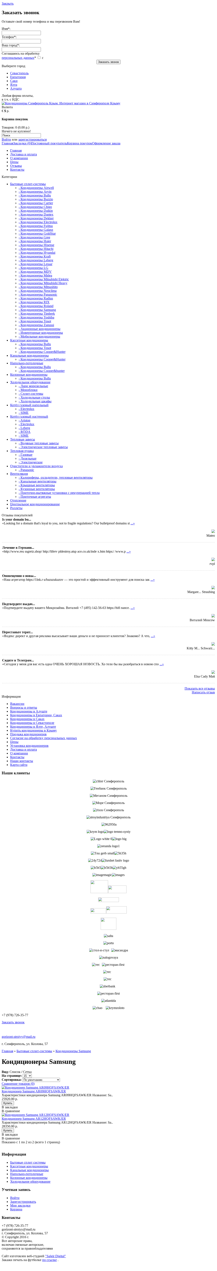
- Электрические (31, 462)
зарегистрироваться (32, 139)
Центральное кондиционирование (35, 504)
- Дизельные (27, 458)
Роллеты (16, 508)
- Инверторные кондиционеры (41, 332)
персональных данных (18, 58)
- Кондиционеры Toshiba (36, 317)
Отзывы (16, 166)
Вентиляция (19, 473)
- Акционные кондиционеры (39, 329)
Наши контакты (21, 761)
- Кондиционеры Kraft (35, 256)
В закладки (10, 1107)
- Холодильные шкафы (35, 401)
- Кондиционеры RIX (34, 302)
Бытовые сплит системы (28, 1162)
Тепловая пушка (22, 451)
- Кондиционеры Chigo (35, 207)
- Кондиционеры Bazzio (36, 199)
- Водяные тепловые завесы (39, 443)
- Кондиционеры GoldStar (37, 233)
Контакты (17, 169)
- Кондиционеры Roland (36, 306)
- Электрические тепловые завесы (43, 447)
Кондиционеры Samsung (73, 1051)
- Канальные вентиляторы (37, 481)
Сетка (27, 1072)
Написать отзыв (203, 692)
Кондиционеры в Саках (27, 719)
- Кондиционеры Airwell (36, 188)
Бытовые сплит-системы (28, 184)
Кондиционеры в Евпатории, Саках (36, 715)
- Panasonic (26, 470)
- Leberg (24, 428)
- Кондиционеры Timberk (37, 313)
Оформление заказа (106, 143)
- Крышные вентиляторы (37, 485)
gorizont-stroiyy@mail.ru (18, 1036)
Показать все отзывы (200, 688)
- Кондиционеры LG (33, 268)
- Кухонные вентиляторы (37, 489)
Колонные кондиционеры (28, 374)
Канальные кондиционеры (29, 355)
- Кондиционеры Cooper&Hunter (42, 351)
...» (133, 523)
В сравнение (11, 1111)
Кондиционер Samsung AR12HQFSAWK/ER (34, 1118)
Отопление (18, 500)
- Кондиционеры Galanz (36, 229)
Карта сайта (18, 764)
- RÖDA (25, 432)
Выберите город (15, 77)
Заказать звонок (108, 62)
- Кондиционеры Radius (36, 298)
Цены (14, 162)
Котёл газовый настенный (29, 416)
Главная (7, 143)
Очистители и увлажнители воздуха (36, 466)
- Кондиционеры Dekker (36, 218)
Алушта (16, 88)
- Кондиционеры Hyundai (37, 252)
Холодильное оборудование (30, 382)
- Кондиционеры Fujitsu (36, 226)
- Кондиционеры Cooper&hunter (42, 371)
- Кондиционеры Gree (34, 237)
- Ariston (24, 420)
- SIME (24, 412)
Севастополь (19, 73)
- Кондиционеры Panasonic (38, 294)
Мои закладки (20, 1205)
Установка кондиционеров (29, 745)
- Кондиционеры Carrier (36, 203)
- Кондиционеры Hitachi (36, 249)
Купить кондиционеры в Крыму (33, 730)
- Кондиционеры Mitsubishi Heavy (43, 283)
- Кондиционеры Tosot (35, 321)
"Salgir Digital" (55, 1256)
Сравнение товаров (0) (18, 1083)
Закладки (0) (22, 143)
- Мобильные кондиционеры (39, 336)
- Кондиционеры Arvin (35, 191)
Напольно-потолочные (26, 363)
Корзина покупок (79, 143)
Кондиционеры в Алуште (28, 711)
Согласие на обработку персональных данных (43, 738)
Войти (6, 139)
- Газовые (25, 454)
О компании (19, 158)
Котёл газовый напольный (29, 405)
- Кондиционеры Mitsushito (38, 287)
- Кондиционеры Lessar (35, 264)
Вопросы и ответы (23, 707)
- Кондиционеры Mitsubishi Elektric (44, 279)
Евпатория (18, 77)
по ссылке (49, 1260)
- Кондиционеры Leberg (36, 260)
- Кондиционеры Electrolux (38, 222)
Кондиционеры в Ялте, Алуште (33, 726)
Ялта (13, 84)
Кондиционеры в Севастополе (32, 723)
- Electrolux (26, 409)
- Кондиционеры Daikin (36, 210)
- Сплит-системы (31, 393)
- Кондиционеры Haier (35, 241)
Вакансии (17, 703)
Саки (14, 81)
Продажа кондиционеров (28, 734)
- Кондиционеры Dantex (36, 214)
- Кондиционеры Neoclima (38, 290)
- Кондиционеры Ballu (35, 195)
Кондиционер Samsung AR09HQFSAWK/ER (34, 1091)
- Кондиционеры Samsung (37, 310)
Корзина (16, 1209)
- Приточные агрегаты (35, 496)
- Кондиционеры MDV (35, 271)
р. (8, 111)
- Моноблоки (28, 390)
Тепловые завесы (22, 439)
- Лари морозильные (33, 386)
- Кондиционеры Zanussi (36, 325)
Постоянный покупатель (49, 143)
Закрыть (8, 3)
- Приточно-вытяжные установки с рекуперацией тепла (59, 493)
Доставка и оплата (23, 154)
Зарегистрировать (23, 1201)
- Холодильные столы (34, 397)
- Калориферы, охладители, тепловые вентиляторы (56, 477)
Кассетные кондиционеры (29, 340)
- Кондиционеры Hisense (36, 245)
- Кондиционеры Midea (35, 275)
